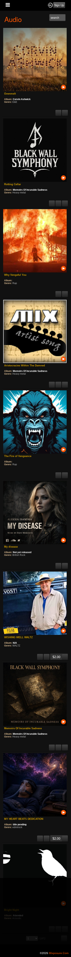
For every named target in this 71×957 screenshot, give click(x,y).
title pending (19, 824)
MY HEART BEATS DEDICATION (23, 818)
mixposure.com (59, 953)
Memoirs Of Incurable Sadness (30, 189)
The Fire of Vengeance (17, 456)
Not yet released (22, 552)
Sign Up (59, 5)
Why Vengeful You (15, 274)
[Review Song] (58, 111)
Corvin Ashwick (22, 99)
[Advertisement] (35, 913)
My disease (11, 546)
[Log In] (50, 5)
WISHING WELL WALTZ (18, 637)
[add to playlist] (65, 111)
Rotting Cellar (12, 184)
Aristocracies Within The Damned (24, 365)
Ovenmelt (10, 93)
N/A (15, 643)
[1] (5, 107)
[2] (7, 107)
